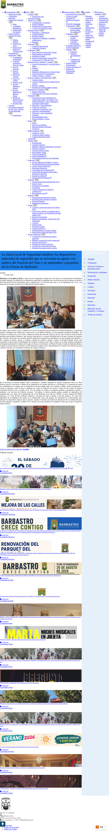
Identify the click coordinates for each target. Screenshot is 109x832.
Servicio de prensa (15, 36)
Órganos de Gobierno (16, 20)
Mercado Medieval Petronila (41, 127)
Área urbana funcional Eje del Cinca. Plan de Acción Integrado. (16, 109)
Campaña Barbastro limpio (41, 137)
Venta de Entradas (38, 154)
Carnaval (35, 223)
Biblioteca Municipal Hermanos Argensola (46, 147)
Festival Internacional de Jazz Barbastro (45, 158)
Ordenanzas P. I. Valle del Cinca (43, 60)
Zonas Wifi (89, 35)
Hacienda (31, 44)
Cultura (30, 141)
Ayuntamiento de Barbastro (17, 58)
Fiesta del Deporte (38, 201)
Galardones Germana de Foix (42, 109)
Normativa (69, 34)
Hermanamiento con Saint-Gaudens (44, 230)
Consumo (35, 70)
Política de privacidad (11, 827)
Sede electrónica (69, 12)
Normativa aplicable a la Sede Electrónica (73, 46)
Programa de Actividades (40, 186)
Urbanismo (31, 50)
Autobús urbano (37, 80)
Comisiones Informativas (17, 27)
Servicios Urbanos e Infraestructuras (96, 267)
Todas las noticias (95, 314)
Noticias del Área (38, 16)
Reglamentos (74, 44)
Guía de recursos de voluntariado (43, 74)
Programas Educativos (39, 168)
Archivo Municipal (34, 234)
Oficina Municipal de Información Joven (45, 182)
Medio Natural (93, 280)
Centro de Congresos (39, 107)
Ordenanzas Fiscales (74, 37)
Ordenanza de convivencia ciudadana (44, 94)
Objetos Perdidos (38, 24)
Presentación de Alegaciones (41, 26)
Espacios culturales (38, 149)
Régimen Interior (33, 30)
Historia (88, 30)
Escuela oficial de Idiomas (41, 178)
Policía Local (32, 20)
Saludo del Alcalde (15, 14)
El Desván (35, 129)
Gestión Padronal (38, 34)
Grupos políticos (14, 34)
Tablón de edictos (102, 31)
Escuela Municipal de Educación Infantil (45, 164)
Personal (35, 42)
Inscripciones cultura (39, 152)
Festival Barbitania (38, 156)
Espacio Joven (17, 82)
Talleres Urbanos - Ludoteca (41, 76)
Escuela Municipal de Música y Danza (17, 93)
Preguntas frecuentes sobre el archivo (44, 248)
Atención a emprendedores (41, 111)
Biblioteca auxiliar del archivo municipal (45, 240)
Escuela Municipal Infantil (16, 86)
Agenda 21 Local (38, 133)
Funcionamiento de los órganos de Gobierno (75, 30)
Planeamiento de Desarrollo (41, 54)
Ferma (34, 123)
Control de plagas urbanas (41, 135)
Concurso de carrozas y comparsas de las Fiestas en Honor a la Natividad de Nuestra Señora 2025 (46, 213)
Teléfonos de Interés (89, 38)
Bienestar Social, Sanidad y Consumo (40, 62)
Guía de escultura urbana (40, 150)
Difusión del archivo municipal (42, 244)
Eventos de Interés (89, 32)
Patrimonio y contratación (40, 32)
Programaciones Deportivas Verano (44, 197)
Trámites (69, 50)
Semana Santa (37, 225)
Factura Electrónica (73, 67)
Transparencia (70, 26)
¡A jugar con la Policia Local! (42, 28)
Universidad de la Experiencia (42, 170)
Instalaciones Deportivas (40, 203)
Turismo (31, 139)
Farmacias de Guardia (89, 42)
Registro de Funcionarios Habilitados (70, 71)
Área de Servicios (16, 68)
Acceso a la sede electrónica (71, 17)
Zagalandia (36, 188)
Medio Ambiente (33, 131)
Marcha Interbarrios (38, 92)
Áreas (27, 12)
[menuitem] (14, 130)
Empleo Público (71, 63)
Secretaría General (34, 18)
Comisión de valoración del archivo (44, 246)
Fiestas (30, 205)
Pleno (15, 24)
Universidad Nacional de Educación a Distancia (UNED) (45, 173)
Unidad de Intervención (40, 46)
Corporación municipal (13, 17)
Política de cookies (10, 829)
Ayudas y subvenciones (103, 17)
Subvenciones (70, 65)
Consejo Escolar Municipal (41, 166)
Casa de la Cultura (16, 79)
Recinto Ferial (17, 103)
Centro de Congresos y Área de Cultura (18, 63)
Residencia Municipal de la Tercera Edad (18, 100)
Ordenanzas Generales (74, 41)
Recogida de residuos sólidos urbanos (44, 87)
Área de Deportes (16, 72)
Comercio (35, 115)
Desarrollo (31, 96)
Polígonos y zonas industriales (42, 113)
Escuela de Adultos (38, 176)
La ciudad (86, 12)
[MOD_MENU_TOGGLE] (18, 12)
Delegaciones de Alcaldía (17, 31)
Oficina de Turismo (16, 76)
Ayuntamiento (10, 12)
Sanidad (35, 68)
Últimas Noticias (15, 41)
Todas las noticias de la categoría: (14, 449)
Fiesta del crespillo (38, 227)
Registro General (38, 36)
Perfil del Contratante (73, 24)
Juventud (31, 180)
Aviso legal (8, 825)
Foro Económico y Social (40, 119)
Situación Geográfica (89, 17)
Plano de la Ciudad (89, 21)
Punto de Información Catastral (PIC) (44, 58)
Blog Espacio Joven (39, 193)
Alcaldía (31, 14)
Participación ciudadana (97, 272)
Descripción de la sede (73, 14)
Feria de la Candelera (39, 125)
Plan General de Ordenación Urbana (44, 52)
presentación (17, 115)
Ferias (30, 121)
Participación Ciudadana (36, 89)
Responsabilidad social (39, 117)
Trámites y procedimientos (75, 54)
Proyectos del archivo (39, 242)
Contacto (12, 105)
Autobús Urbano (88, 46)
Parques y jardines (38, 86)
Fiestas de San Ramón (39, 217)
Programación (37, 143)
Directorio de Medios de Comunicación (18, 49)
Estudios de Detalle (38, 56)
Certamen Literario (38, 145)
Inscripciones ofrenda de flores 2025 (44, 232)
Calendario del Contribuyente (75, 60)
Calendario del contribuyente (104, 21)
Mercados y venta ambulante (41, 105)
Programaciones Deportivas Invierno (44, 199)
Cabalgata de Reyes (38, 228)
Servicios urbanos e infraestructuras (40, 78)
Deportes (31, 195)
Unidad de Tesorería (39, 48)
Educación (31, 160)
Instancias (73, 52)
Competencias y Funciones (41, 23)
